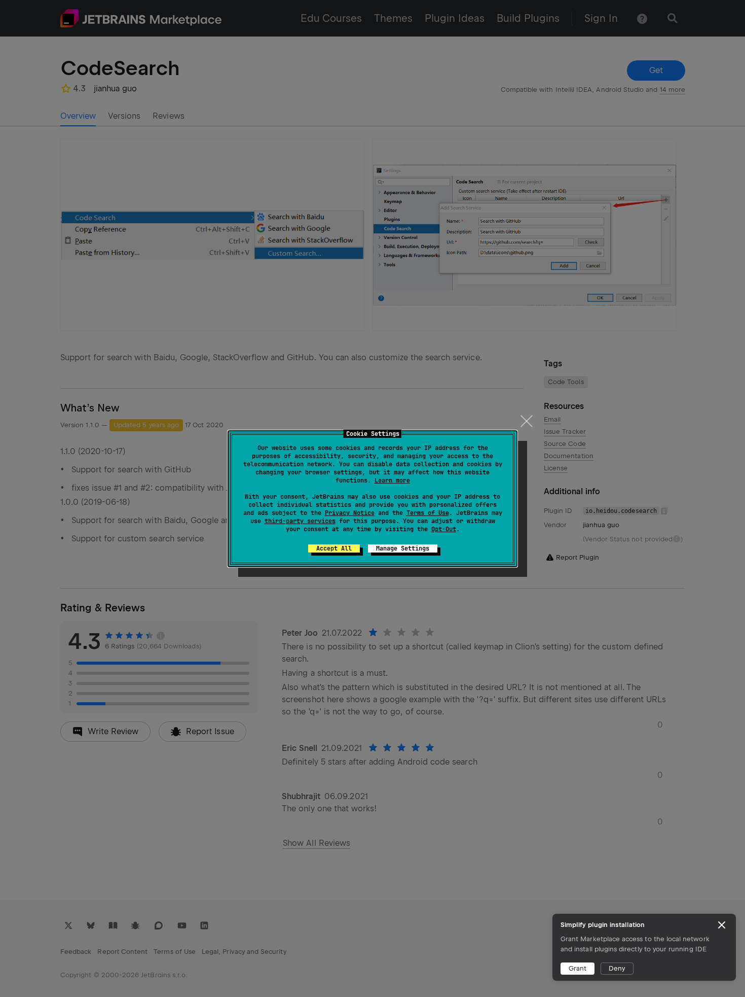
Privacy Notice (350, 513)
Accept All (334, 548)
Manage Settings (402, 548)
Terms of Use (427, 513)
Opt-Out (443, 529)
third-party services (300, 521)
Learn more (392, 480)
